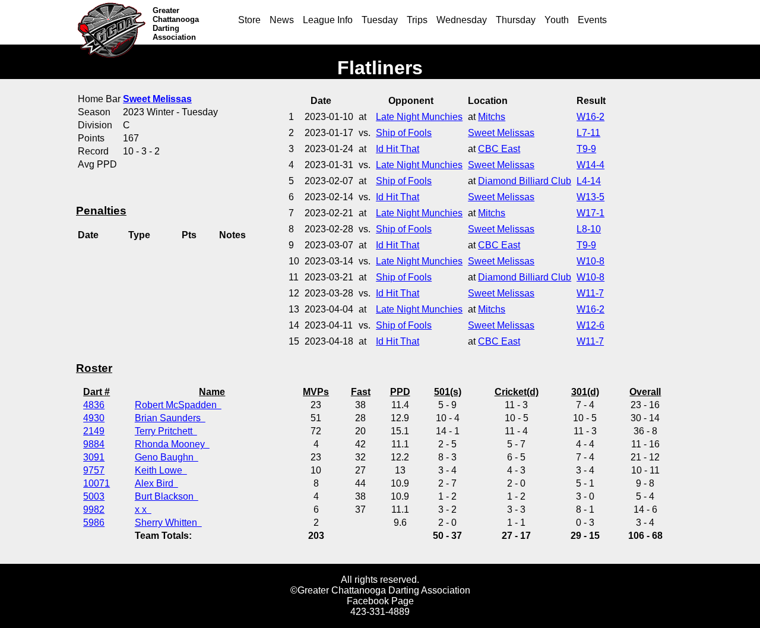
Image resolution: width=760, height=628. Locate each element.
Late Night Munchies (419, 117)
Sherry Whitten (168, 522)
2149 (93, 431)
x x (143, 509)
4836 (93, 405)
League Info (328, 20)
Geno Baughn (166, 457)
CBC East (499, 149)
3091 (93, 457)
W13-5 (590, 197)
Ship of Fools (404, 133)
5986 (93, 522)
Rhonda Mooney (172, 444)
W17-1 (590, 213)
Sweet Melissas (501, 133)
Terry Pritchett (166, 431)
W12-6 (590, 325)
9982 (93, 509)
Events (592, 20)
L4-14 (589, 181)
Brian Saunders (170, 418)
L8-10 (589, 229)
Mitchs (491, 117)
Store (249, 20)
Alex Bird (156, 483)
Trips (417, 20)
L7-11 (588, 133)
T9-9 (586, 149)
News (282, 20)
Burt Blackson (166, 496)
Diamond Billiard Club (524, 181)
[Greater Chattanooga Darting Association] (114, 22)
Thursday (516, 20)
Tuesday (380, 20)
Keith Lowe (161, 470)
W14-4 (590, 165)
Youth (556, 20)
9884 (93, 444)
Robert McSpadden (178, 405)
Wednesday (461, 20)
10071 (96, 483)
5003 (93, 496)
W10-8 (590, 261)
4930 (93, 418)
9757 (93, 470)
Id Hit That (397, 149)
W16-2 (590, 117)
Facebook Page (380, 601)
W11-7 (590, 293)
